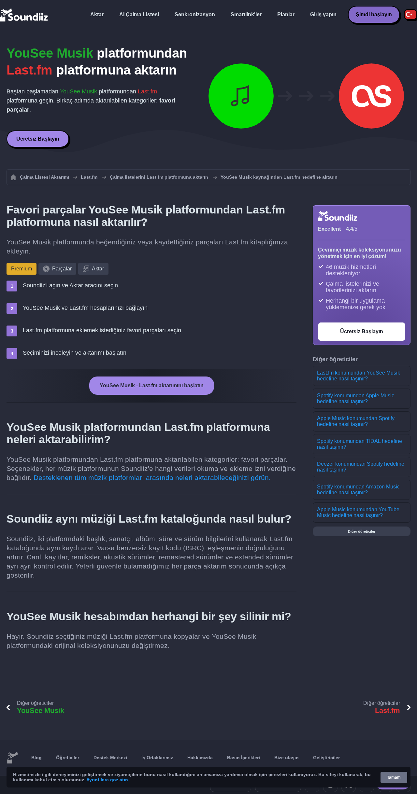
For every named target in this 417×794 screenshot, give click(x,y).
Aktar (97, 14)
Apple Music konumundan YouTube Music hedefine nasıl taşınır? (358, 512)
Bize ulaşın (286, 757)
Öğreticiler (67, 757)
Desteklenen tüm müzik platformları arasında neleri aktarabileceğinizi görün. (152, 477)
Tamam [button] (394, 777)
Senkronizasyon (195, 14)
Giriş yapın (323, 14)
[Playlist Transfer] (24, 14)
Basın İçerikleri (243, 757)
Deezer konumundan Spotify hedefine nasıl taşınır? (360, 466)
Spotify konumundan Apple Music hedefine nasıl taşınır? (355, 398)
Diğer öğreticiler (361, 531)
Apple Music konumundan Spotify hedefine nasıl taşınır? (356, 421)
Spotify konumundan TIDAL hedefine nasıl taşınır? (359, 444)
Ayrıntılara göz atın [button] (107, 779)
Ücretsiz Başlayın (37, 139)
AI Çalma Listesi (139, 14)
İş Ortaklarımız (157, 757)
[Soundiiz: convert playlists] (12, 757)
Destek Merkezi (110, 757)
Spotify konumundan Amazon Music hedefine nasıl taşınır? (358, 489)
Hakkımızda (200, 757)
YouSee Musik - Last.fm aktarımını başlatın (152, 385)
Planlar (286, 14)
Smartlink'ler (246, 14)
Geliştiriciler (326, 757)
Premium (21, 268)
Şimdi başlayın (374, 14)
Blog (36, 757)
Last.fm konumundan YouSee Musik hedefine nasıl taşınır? (358, 375)
